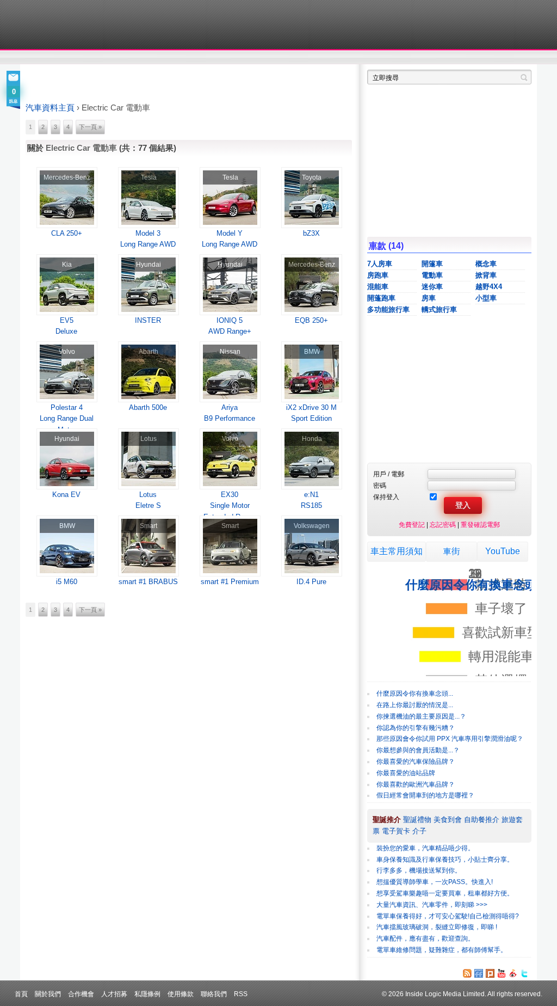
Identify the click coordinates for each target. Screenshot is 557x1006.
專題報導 (130, 57)
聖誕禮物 (417, 819)
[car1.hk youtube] (501, 973)
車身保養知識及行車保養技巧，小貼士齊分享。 (444, 859)
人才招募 (114, 993)
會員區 (521, 57)
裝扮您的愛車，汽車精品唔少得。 (425, 848)
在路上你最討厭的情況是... (414, 705)
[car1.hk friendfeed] (478, 973)
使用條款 (181, 993)
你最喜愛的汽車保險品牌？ (415, 761)
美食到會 (448, 819)
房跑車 (377, 275)
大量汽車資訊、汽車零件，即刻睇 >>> (431, 905)
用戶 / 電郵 (388, 473)
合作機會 (81, 993)
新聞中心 (39, 57)
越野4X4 (488, 287)
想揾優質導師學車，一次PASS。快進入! (434, 882)
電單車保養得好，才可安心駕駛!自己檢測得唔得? (447, 916)
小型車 (486, 298)
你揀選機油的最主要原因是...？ (421, 716)
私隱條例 (147, 993)
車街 (451, 551)
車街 (347, 57)
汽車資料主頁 (50, 107)
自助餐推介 (481, 819)
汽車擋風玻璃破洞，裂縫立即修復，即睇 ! (436, 927)
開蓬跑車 (381, 298)
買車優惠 (314, 57)
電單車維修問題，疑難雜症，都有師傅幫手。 (441, 950)
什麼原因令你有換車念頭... (414, 693)
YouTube (502, 551)
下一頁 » (90, 127)
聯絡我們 (214, 993)
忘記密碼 (443, 524)
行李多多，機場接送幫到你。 (418, 870)
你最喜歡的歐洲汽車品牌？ (415, 784)
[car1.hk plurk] (490, 973)
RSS (240, 993)
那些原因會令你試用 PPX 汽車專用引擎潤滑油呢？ (449, 739)
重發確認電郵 (480, 524)
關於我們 (48, 993)
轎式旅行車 (439, 309)
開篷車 (432, 264)
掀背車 (486, 275)
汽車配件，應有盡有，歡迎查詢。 (425, 938)
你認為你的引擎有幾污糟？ (415, 728)
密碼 (379, 485)
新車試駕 (87, 57)
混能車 (377, 287)
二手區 (478, 57)
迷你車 (432, 287)
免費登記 (412, 524)
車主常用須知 (396, 551)
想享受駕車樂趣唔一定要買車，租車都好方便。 (444, 893)
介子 (419, 831)
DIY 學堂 (173, 57)
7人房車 (379, 264)
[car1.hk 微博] (513, 973)
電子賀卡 (396, 831)
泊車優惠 (272, 57)
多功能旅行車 (388, 309)
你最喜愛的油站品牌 (405, 773)
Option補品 (223, 57)
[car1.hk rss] (467, 973)
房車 (429, 298)
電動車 (432, 275)
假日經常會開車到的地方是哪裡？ (425, 795)
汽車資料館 (430, 57)
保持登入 (386, 496)
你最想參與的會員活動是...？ (418, 750)
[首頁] (76, 24)
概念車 (486, 264)
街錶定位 (381, 57)
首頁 (21, 993)
